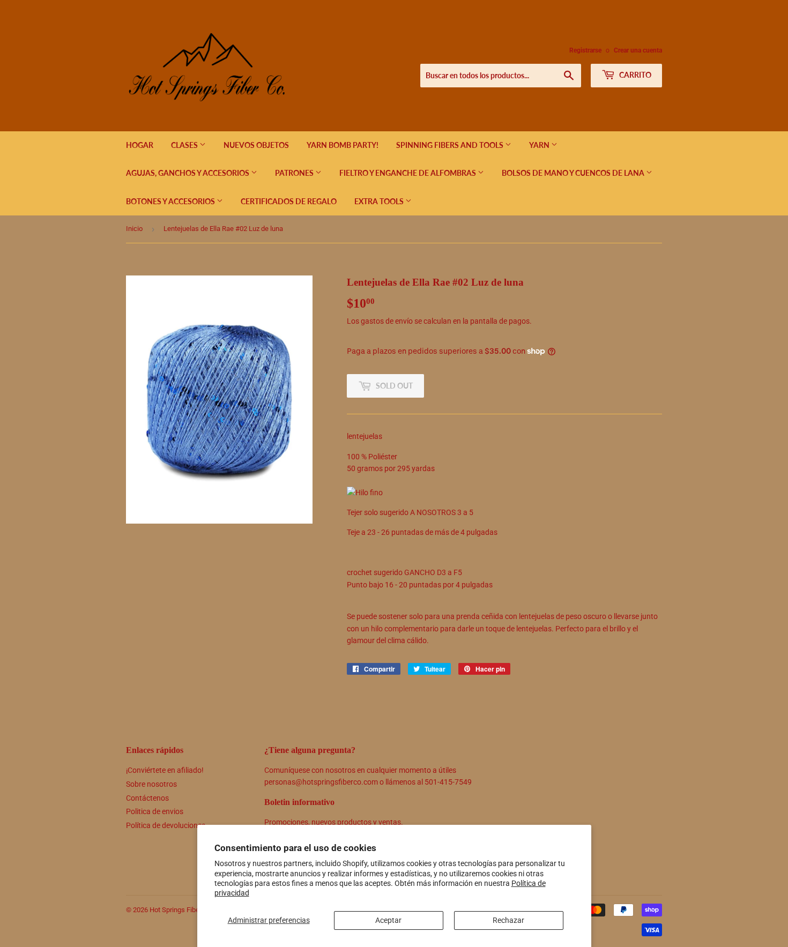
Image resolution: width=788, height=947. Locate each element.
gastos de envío (387, 321)
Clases (185, 145)
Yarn (540, 145)
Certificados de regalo (289, 201)
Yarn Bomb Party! (342, 145)
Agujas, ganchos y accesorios (188, 172)
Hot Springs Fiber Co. (181, 910)
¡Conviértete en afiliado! (165, 770)
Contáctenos (147, 798)
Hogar (139, 145)
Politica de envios (154, 811)
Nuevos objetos (256, 145)
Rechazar (508, 920)
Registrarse (585, 50)
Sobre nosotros (151, 784)
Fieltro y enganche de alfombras (408, 172)
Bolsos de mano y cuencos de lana (574, 172)
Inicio (134, 229)
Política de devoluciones (165, 825)
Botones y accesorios (171, 201)
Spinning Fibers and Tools (450, 145)
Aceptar (388, 920)
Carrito (634, 74)
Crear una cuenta (638, 50)
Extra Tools (379, 201)
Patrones (295, 172)
